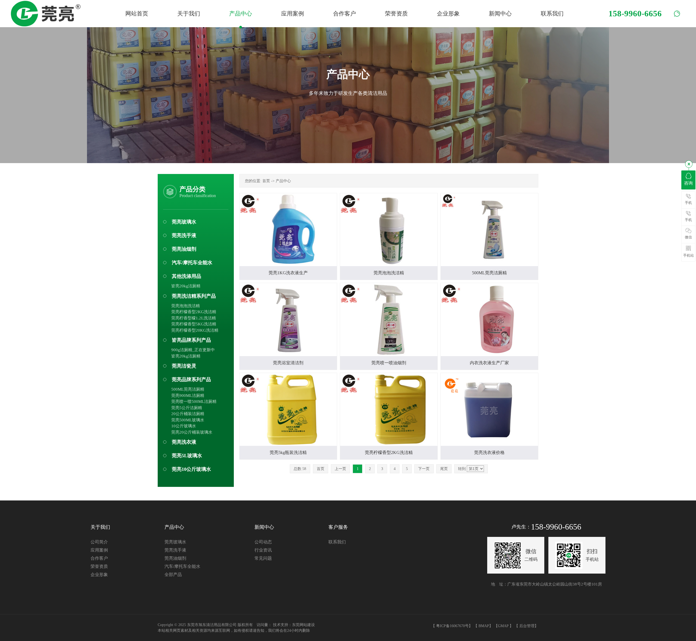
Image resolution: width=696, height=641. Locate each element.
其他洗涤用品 (186, 276)
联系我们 (337, 542)
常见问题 (263, 558)
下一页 (424, 469)
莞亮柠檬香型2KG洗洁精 (193, 312)
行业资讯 (263, 550)
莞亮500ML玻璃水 (187, 420)
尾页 (444, 469)
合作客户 (99, 558)
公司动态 (263, 542)
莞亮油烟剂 (184, 249)
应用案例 (99, 550)
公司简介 (99, 542)
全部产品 (173, 574)
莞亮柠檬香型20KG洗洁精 (194, 330)
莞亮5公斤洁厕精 (186, 408)
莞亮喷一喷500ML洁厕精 (193, 401)
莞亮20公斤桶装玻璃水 (191, 432)
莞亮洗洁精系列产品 (194, 296)
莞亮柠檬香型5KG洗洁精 (193, 324)
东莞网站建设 (303, 625)
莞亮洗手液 (184, 235)
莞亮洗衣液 (184, 442)
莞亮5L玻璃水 (187, 455)
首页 (266, 181)
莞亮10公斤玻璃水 (191, 469)
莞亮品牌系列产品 (191, 379)
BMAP (483, 626)
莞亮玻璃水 (184, 222)
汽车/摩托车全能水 (192, 262)
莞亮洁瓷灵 (184, 366)
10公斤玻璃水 (183, 426)
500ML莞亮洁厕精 (187, 389)
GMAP (503, 626)
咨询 (688, 183)
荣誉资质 (99, 566)
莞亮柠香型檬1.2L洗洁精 (193, 318)
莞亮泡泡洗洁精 (185, 306)
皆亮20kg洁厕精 (185, 286)
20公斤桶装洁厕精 (187, 414)
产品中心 (283, 181)
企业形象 (99, 574)
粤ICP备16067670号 (452, 626)
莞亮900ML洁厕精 (187, 395)
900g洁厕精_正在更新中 (193, 350)
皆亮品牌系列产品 (191, 340)
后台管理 (527, 626)
